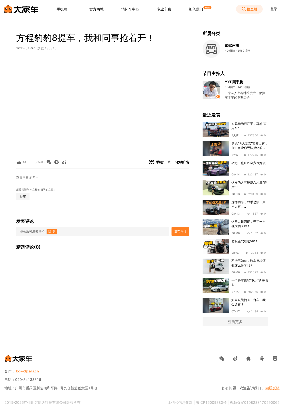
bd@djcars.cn (27, 371)
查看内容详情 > (27, 177)
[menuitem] (61, 9)
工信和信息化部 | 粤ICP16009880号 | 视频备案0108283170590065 (224, 402)
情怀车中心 (130, 9)
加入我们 (196, 9)
